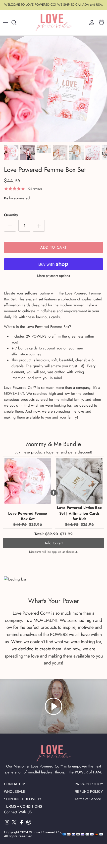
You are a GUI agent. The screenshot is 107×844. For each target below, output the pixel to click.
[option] (53, 89)
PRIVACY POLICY (89, 784)
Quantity (11, 215)
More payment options (53, 276)
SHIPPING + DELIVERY (22, 799)
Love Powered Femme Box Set (27, 516)
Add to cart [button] (54, 543)
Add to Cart (53, 247)
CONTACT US (15, 784)
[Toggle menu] (5, 22)
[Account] (90, 22)
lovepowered (19, 198)
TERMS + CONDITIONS (23, 806)
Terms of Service (88, 799)
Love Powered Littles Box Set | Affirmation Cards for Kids (79, 513)
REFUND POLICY (89, 791)
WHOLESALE (14, 791)
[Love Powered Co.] (53, 22)
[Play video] (53, 706)
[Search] (16, 22)
